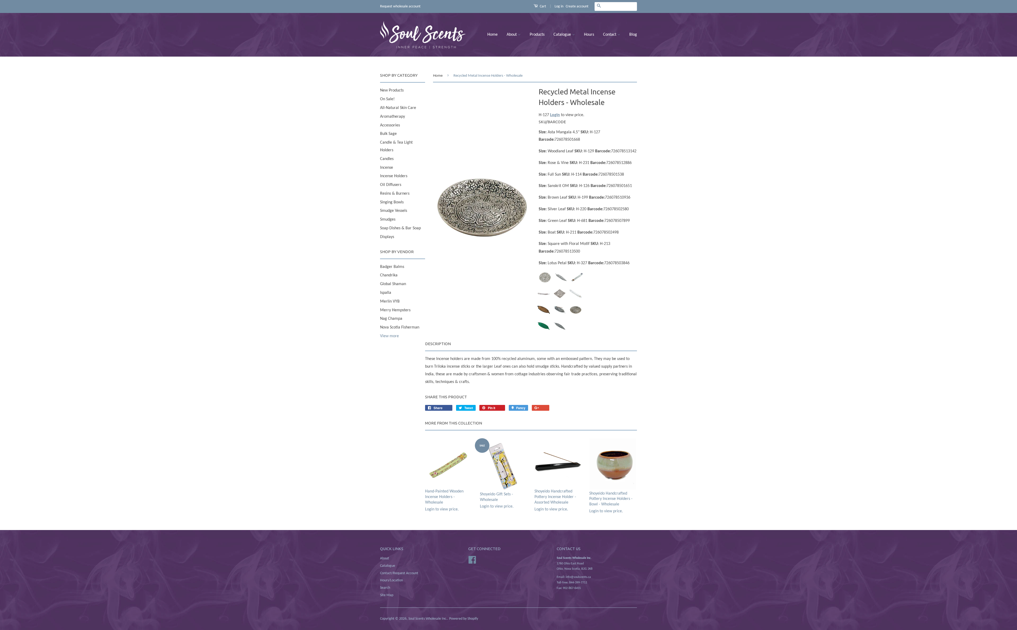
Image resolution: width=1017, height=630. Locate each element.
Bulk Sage (388, 134)
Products (537, 35)
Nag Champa (391, 319)
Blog (633, 35)
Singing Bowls (392, 202)
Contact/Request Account (399, 573)
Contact (610, 35)
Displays (387, 237)
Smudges (387, 219)
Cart (542, 6)
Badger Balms (392, 267)
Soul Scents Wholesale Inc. (427, 618)
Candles (387, 159)
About (512, 35)
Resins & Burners (394, 193)
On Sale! (387, 99)
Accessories (390, 125)
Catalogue (563, 35)
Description (438, 343)
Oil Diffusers (390, 185)
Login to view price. (444, 500)
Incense (386, 168)
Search (385, 588)
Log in (559, 6)
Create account (577, 6)
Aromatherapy (392, 117)
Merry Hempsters (395, 310)
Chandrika (389, 275)
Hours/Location (391, 580)
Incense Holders (393, 176)
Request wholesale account (400, 6)
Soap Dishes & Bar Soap (400, 228)
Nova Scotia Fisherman (399, 327)
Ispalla (385, 293)
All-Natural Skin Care (398, 108)
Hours (589, 35)
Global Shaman (393, 284)
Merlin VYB (390, 301)
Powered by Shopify (463, 618)
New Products (392, 90)
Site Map (386, 595)
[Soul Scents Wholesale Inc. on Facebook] (472, 559)
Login (555, 115)
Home (492, 35)
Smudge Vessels (393, 211)
